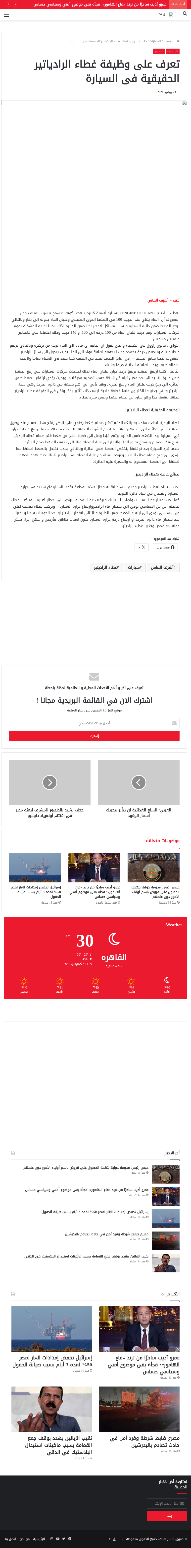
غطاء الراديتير (105, 567)
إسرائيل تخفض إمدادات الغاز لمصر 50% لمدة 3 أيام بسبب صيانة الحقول (35, 892)
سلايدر (159, 51)
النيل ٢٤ (114, 1539)
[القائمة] (6, 16)
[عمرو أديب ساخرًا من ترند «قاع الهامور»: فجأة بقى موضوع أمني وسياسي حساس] (94, 868)
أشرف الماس (162, 567)
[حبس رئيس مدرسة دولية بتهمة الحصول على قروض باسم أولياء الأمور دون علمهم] (154, 868)
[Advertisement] (94, 255)
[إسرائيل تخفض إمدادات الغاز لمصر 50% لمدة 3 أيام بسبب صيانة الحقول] (35, 868)
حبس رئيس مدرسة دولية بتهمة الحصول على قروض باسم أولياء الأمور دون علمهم (156, 892)
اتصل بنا (10, 1539)
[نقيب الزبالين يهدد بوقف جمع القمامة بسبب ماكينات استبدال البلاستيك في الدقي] (166, 1263)
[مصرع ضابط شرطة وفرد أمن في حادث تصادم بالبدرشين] (166, 1241)
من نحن (25, 1539)
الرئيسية (170, 41)
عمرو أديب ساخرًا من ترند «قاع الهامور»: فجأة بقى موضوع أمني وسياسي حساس (94, 892)
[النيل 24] (165, 14)
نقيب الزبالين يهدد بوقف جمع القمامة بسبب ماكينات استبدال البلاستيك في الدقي (86, 1256)
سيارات (134, 567)
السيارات (155, 41)
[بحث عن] (184, 16)
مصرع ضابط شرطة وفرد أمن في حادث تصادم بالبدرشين (106, 1234)
